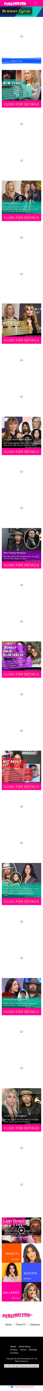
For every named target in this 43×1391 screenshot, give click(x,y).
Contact (14, 1353)
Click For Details (21, 104)
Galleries (35, 1324)
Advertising (24, 1346)
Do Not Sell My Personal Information (21, 1366)
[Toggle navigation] (35, 3)
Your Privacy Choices (24, 1387)
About (13, 1346)
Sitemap (33, 1349)
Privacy (14, 1349)
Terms (23, 1349)
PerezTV (21, 1324)
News (8, 1324)
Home (6, 61)
